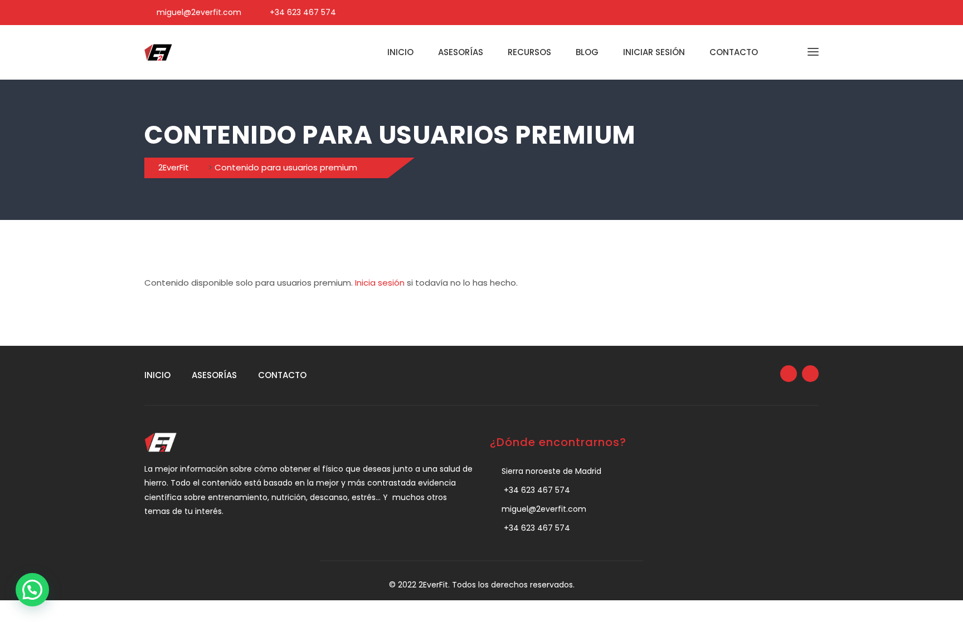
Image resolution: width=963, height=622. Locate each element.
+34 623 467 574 (303, 12)
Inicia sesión (380, 282)
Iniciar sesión (654, 52)
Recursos (529, 52)
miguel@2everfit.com (199, 12)
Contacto (733, 52)
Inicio (400, 52)
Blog (587, 52)
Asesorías (460, 52)
